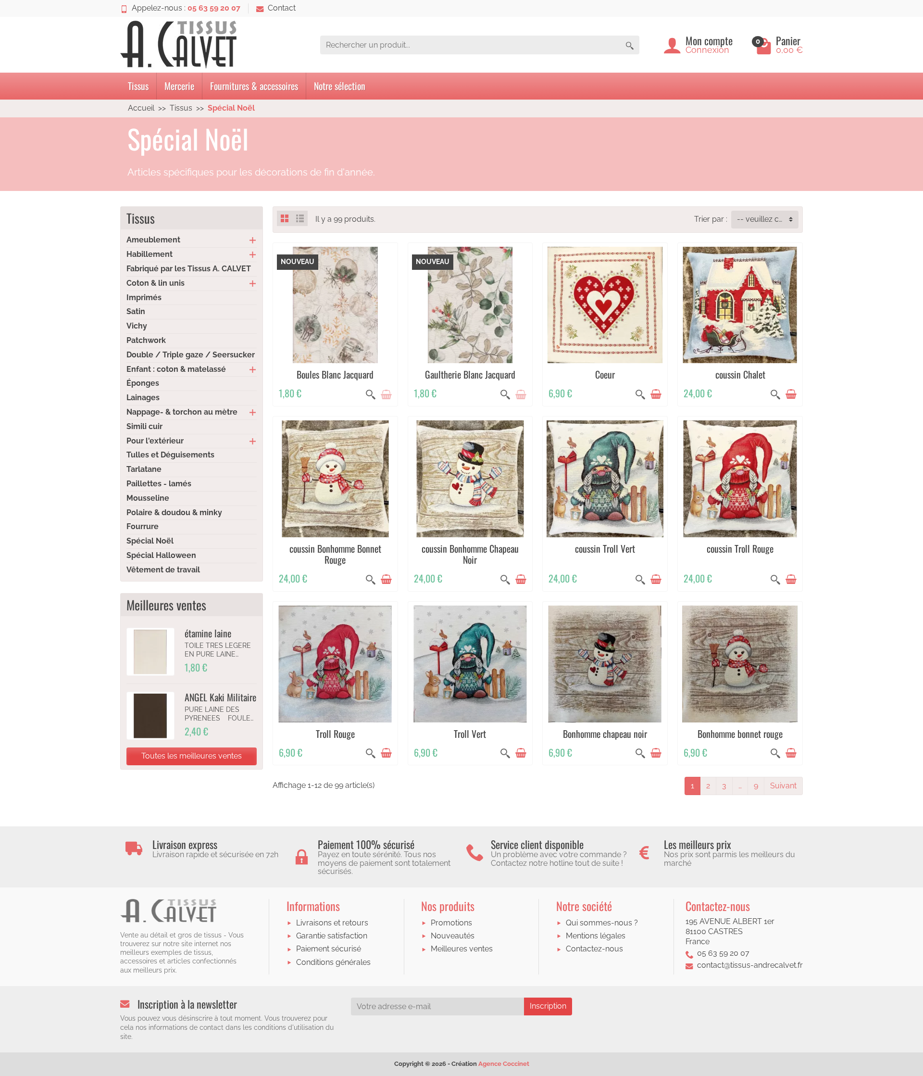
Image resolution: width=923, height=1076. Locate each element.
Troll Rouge (335, 733)
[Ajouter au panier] (655, 394)
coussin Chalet (740, 374)
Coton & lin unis (155, 283)
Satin (135, 311)
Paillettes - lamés (158, 483)
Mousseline (147, 498)
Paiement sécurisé (328, 948)
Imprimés (144, 297)
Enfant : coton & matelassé (176, 369)
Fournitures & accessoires (254, 85)
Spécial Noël (150, 540)
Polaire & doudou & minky (174, 512)
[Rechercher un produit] (629, 45)
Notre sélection (339, 85)
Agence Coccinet (503, 1063)
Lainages (143, 397)
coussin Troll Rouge (740, 548)
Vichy (136, 325)
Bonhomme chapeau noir (605, 733)
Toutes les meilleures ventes (191, 755)
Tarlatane (144, 469)
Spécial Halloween (161, 555)
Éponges (142, 383)
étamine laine (208, 633)
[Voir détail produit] (386, 394)
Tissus (138, 85)
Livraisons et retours (332, 922)
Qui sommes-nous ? (602, 922)
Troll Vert (470, 733)
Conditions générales (333, 962)
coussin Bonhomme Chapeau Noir (470, 554)
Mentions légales (595, 935)
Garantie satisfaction (331, 935)
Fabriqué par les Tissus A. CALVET (188, 268)
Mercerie (179, 85)
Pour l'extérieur (155, 440)
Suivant (783, 785)
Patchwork (146, 340)
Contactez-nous (594, 948)
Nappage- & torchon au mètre (181, 412)
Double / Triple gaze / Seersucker (190, 354)
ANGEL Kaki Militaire (220, 697)
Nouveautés (452, 935)
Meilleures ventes (462, 948)
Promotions (451, 922)
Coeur (605, 374)
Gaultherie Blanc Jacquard (470, 374)
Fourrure (142, 526)
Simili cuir (144, 426)
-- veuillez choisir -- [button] (767, 219)
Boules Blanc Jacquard (335, 374)
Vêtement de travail (163, 569)
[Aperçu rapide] (370, 394)
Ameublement (153, 239)
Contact (282, 8)
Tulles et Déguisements (170, 454)
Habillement (149, 254)
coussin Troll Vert (605, 548)
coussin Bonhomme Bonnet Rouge (335, 554)
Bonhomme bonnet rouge (740, 733)
